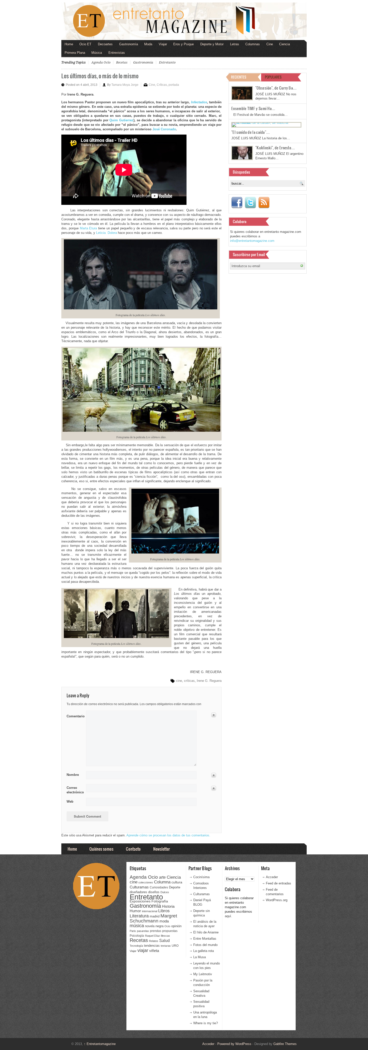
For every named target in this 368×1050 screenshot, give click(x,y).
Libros (164, 910)
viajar (142, 950)
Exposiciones (140, 901)
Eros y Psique (183, 44)
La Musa (199, 957)
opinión (176, 926)
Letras (234, 44)
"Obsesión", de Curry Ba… (276, 88)
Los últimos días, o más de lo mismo (99, 76)
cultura (176, 882)
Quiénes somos (101, 849)
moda (164, 921)
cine (179, 681)
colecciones (145, 882)
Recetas (121, 62)
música (137, 925)
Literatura (139, 915)
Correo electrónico (75, 790)
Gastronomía (128, 44)
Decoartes (105, 44)
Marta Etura (88, 228)
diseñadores (138, 892)
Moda (148, 44)
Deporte (174, 887)
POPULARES (273, 77)
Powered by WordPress (234, 1044)
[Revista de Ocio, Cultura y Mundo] (184, 21)
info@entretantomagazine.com (252, 241)
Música (96, 53)
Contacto (133, 849)
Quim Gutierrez (121, 120)
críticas (189, 681)
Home (69, 44)
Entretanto (167, 62)
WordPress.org (276, 900)
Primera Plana (75, 53)
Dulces (164, 892)
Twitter (250, 203)
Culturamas (139, 887)
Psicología (137, 935)
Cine (269, 44)
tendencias (152, 945)
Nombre (73, 775)
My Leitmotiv (202, 974)
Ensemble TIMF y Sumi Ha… (253, 108)
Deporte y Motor (212, 44)
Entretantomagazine (100, 1044)
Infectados (199, 102)
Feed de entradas (278, 883)
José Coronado (164, 129)
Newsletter (161, 849)
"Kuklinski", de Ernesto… (275, 147)
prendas (155, 931)
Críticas (162, 85)
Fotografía (159, 901)
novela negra (154, 926)
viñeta (154, 950)
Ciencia (284, 44)
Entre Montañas (204, 938)
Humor (135, 911)
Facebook (237, 203)
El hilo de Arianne (206, 932)
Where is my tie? (205, 1023)
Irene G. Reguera (209, 681)
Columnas (252, 44)
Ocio (167, 926)
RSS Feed (264, 203)
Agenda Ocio (100, 62)
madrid (154, 916)
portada (173, 85)
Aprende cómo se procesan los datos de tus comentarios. (168, 835)
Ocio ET (85, 44)
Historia (168, 906)
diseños (153, 892)
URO (175, 945)
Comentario (75, 715)
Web (70, 801)
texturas (166, 945)
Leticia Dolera (106, 233)
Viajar (163, 44)
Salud (164, 940)
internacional (149, 911)
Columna (162, 882)
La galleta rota (203, 951)
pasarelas (143, 930)
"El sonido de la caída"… (250, 132)
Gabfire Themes (285, 1044)
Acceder (272, 877)
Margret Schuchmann (153, 918)
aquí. (228, 916)
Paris (133, 930)
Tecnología (136, 945)
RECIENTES (238, 77)
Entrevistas (116, 53)
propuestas (169, 931)
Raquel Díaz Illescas (157, 935)
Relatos (153, 940)
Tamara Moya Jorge (124, 85)
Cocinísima (201, 877)
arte (162, 877)
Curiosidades (159, 887)
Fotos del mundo (205, 945)
